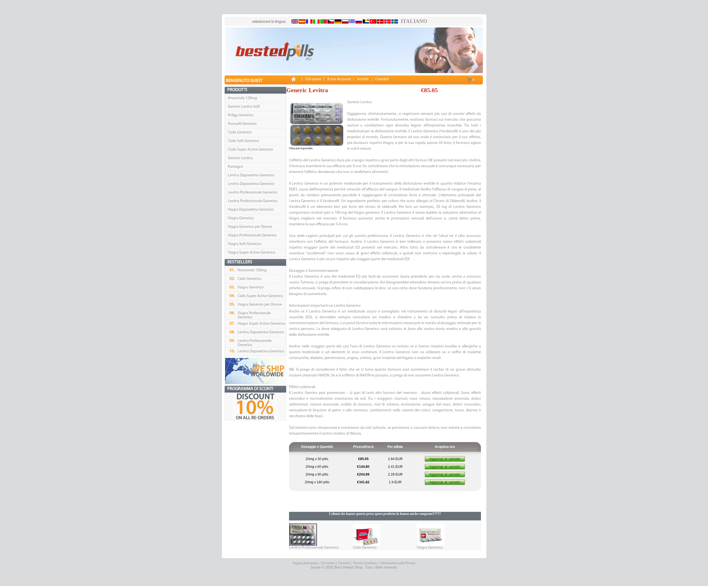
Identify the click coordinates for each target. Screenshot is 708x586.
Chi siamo (328, 563)
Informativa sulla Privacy (398, 563)
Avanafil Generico (242, 124)
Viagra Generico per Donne (250, 227)
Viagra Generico (241, 218)
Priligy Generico (240, 115)
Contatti (344, 563)
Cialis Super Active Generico (250, 150)
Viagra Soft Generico (244, 244)
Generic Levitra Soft (244, 107)
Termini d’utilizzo (365, 563)
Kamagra (235, 167)
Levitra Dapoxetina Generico (251, 175)
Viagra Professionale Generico (252, 235)
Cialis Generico (240, 132)
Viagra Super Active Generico (251, 253)
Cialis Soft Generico (243, 141)
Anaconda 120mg (242, 98)
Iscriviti (362, 79)
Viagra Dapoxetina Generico (251, 210)
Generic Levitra (240, 158)
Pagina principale (305, 563)
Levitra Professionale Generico (252, 192)
